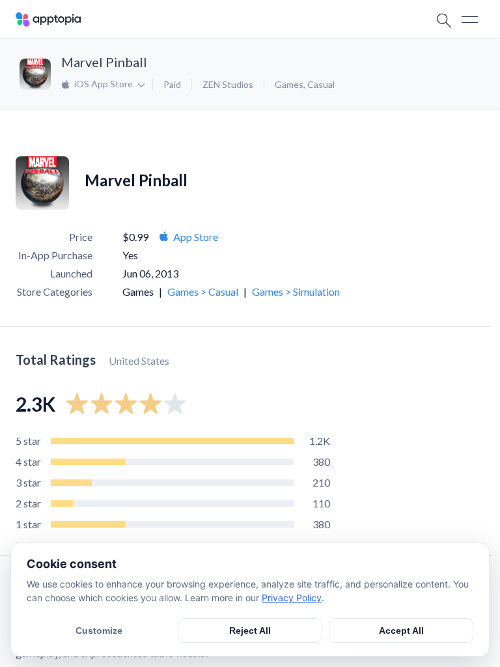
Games (289, 84)
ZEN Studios (227, 84)
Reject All (250, 630)
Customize (99, 630)
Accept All (401, 630)
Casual (321, 84)
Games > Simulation (296, 291)
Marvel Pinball (104, 62)
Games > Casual (202, 291)
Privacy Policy (292, 597)
